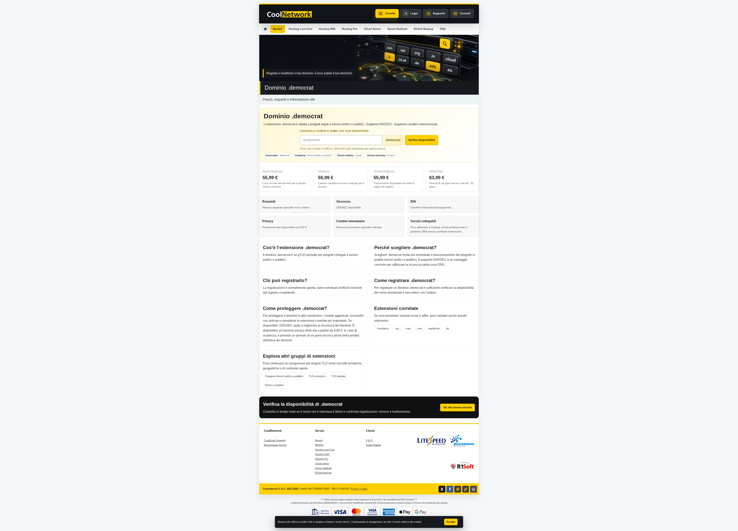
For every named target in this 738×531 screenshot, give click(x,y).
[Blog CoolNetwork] (473, 489)
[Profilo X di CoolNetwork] (442, 489)
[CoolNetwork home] (289, 14)
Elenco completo (274, 385)
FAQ (442, 28)
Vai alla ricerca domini (457, 407)
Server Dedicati (397, 28)
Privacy (355, 488)
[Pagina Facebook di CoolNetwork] (449, 489)
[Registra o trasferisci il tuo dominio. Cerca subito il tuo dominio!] (369, 58)
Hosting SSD (327, 28)
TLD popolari (339, 376)
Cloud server (322, 463)
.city (396, 328)
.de (447, 328)
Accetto (450, 521)
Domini (277, 28)
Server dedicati (323, 468)
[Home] (265, 29)
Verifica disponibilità (421, 139)
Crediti (363, 488)
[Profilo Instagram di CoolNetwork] (457, 489)
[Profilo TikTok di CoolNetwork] (465, 489)
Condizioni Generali (274, 440)
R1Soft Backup (423, 28)
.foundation (382, 328)
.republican (434, 328)
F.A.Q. (369, 440)
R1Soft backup (323, 472)
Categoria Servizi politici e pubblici (284, 376)
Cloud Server (372, 28)
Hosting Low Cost (300, 28)
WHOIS (319, 445)
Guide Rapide (373, 445)
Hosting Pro (349, 28)
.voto (419, 328)
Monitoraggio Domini (275, 445)
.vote (408, 328)
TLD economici (317, 376)
